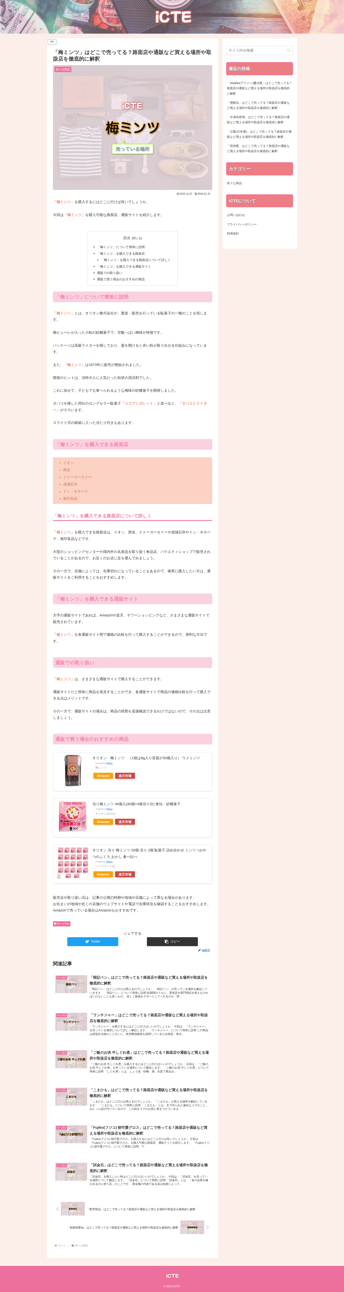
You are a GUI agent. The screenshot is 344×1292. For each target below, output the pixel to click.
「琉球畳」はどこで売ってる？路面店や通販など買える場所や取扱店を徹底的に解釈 (258, 148)
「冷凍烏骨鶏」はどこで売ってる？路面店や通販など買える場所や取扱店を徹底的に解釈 (258, 119)
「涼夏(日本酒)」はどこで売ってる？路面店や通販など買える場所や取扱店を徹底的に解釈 (259, 134)
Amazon (103, 776)
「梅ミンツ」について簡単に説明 (121, 247)
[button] (172, 941)
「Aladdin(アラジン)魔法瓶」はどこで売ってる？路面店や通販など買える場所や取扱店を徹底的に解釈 (259, 88)
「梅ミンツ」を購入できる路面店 (121, 253)
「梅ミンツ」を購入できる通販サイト (124, 266)
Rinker (109, 763)
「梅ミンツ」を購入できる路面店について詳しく (136, 260)
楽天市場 (125, 776)
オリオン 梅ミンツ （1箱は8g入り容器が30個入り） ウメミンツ (146, 758)
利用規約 (233, 233)
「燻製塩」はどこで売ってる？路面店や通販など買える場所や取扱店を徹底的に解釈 (258, 105)
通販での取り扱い (109, 273)
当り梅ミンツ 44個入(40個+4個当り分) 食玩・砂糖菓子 (136, 804)
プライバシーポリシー (242, 224)
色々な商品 (63, 923)
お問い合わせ (236, 215)
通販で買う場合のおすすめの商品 (121, 279)
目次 (126, 238)
